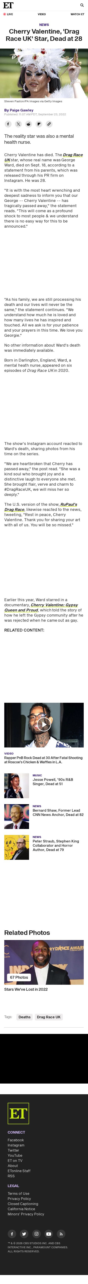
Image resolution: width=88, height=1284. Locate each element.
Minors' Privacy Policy (26, 1214)
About (13, 1165)
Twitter (13, 1150)
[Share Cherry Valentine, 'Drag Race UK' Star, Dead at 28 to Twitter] (18, 124)
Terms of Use (18, 1193)
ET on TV (15, 1160)
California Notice (21, 1209)
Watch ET (77, 14)
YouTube (15, 1155)
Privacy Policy (19, 1198)
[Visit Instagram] (36, 1235)
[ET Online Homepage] (9, 5)
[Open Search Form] (82, 5)
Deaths (25, 1017)
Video (42, 14)
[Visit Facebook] (12, 1235)
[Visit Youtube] (48, 1234)
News (44, 24)
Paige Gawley (22, 110)
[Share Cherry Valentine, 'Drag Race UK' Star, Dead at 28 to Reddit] (28, 124)
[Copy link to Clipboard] (49, 124)
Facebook (16, 1140)
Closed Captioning (23, 1204)
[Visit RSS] (61, 1235)
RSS (11, 1176)
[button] (44, 724)
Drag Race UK (49, 1017)
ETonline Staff (19, 1171)
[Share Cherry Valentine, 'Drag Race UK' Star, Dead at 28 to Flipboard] (39, 124)
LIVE (10, 14)
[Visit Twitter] (24, 1235)
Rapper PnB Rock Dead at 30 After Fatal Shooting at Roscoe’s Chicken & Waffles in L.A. (43, 760)
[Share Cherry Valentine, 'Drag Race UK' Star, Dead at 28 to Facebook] (8, 124)
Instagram (16, 1145)
